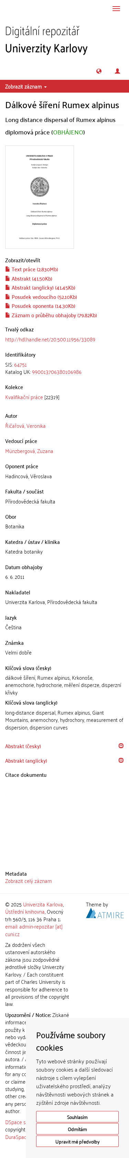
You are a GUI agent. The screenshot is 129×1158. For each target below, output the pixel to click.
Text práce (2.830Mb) (34, 269)
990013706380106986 (57, 371)
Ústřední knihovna (25, 911)
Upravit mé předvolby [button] (77, 1141)
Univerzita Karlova (43, 904)
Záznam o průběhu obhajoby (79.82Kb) (53, 315)
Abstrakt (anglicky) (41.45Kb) (42, 287)
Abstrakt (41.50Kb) (31, 278)
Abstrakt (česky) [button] (23, 746)
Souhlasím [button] (77, 1116)
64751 (20, 364)
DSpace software (24, 1122)
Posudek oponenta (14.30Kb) (42, 305)
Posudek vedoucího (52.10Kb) (43, 296)
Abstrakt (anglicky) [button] (26, 760)
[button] (99, 71)
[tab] (64, 368)
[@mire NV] (105, 912)
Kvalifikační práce (24, 397)
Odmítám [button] (77, 1128)
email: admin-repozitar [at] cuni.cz (34, 929)
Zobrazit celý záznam (28, 880)
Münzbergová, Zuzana (29, 450)
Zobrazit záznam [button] (24, 86)
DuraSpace (17, 1136)
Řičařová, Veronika (25, 425)
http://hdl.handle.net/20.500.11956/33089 (50, 339)
